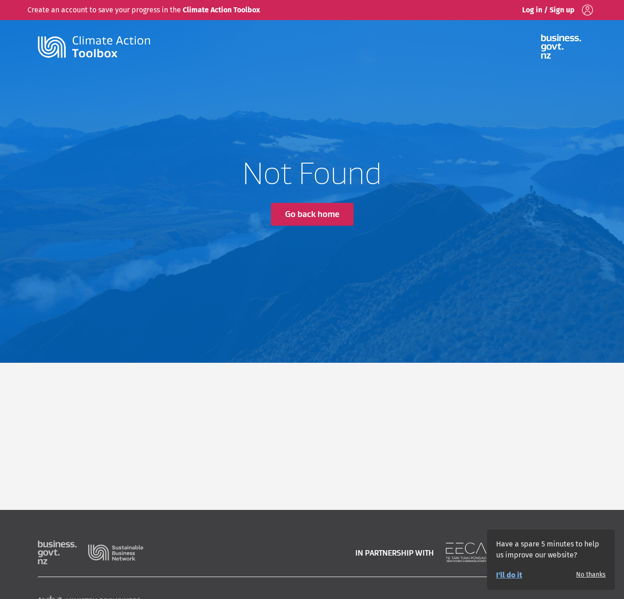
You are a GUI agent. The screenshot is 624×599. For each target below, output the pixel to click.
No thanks (591, 574)
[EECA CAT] (466, 552)
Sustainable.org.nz (115, 552)
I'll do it (509, 575)
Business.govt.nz (63, 552)
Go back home (312, 214)
